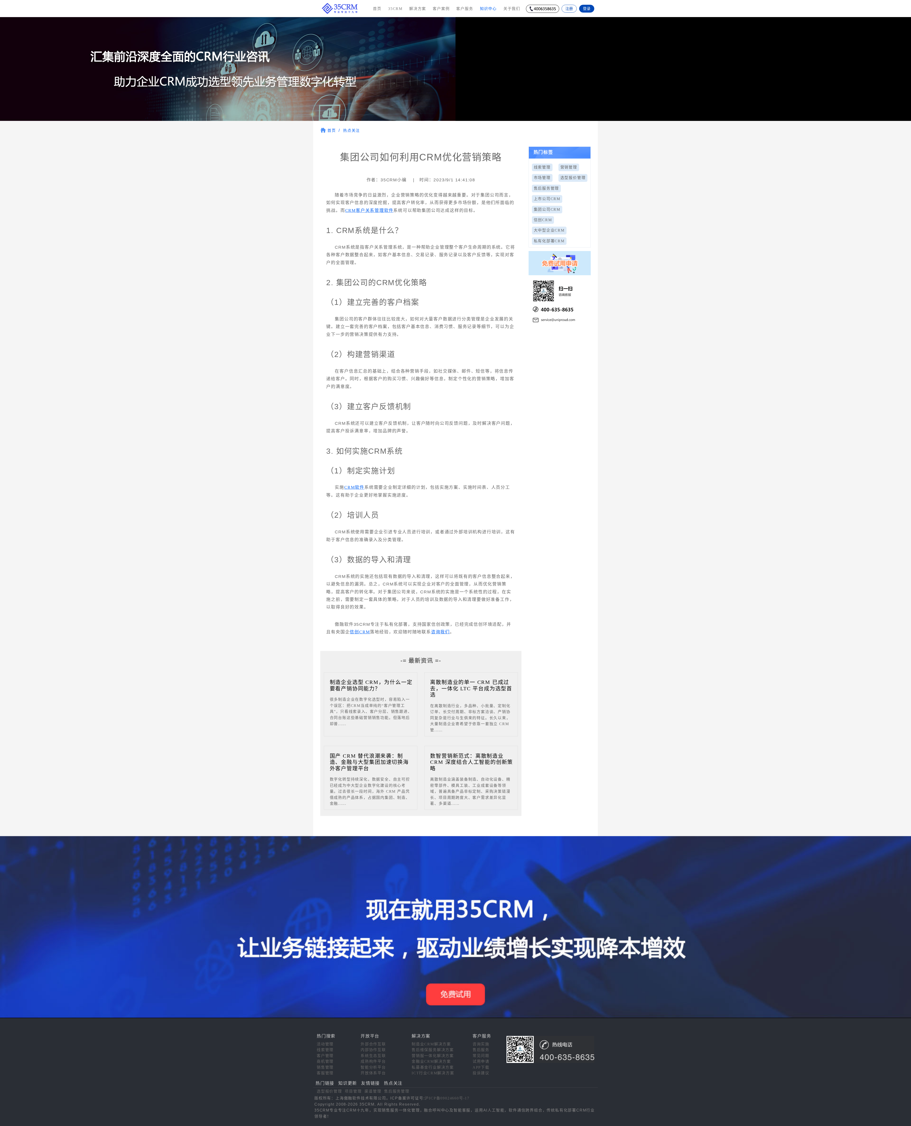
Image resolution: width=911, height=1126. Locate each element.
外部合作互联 (373, 1044)
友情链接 (370, 1083)
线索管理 (542, 167)
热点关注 (351, 130)
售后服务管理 (546, 188)
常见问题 (481, 1056)
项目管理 (353, 1091)
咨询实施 (481, 1044)
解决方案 (417, 9)
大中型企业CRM (549, 230)
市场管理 (542, 178)
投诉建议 (481, 1073)
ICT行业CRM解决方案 (433, 1073)
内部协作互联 (373, 1050)
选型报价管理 (573, 178)
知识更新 (347, 1083)
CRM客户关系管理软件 (369, 210)
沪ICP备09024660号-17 (447, 1098)
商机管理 (325, 1061)
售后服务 (481, 1050)
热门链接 (325, 1083)
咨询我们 (440, 632)
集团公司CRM (547, 209)
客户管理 (325, 1056)
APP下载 (481, 1067)
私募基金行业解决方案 (433, 1067)
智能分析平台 (373, 1067)
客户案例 (441, 9)
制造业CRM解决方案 (431, 1044)
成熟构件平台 (373, 1061)
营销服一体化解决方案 (433, 1056)
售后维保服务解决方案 (433, 1050)
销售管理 (325, 1067)
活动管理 (325, 1044)
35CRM (395, 9)
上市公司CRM (547, 199)
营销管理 (568, 167)
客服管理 (325, 1073)
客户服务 (464, 9)
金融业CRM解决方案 (431, 1061)
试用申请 (481, 1061)
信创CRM (360, 632)
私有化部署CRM (549, 241)
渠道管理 (372, 1091)
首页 (377, 9)
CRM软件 (354, 487)
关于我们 (511, 9)
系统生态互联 (373, 1056)
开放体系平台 (373, 1073)
